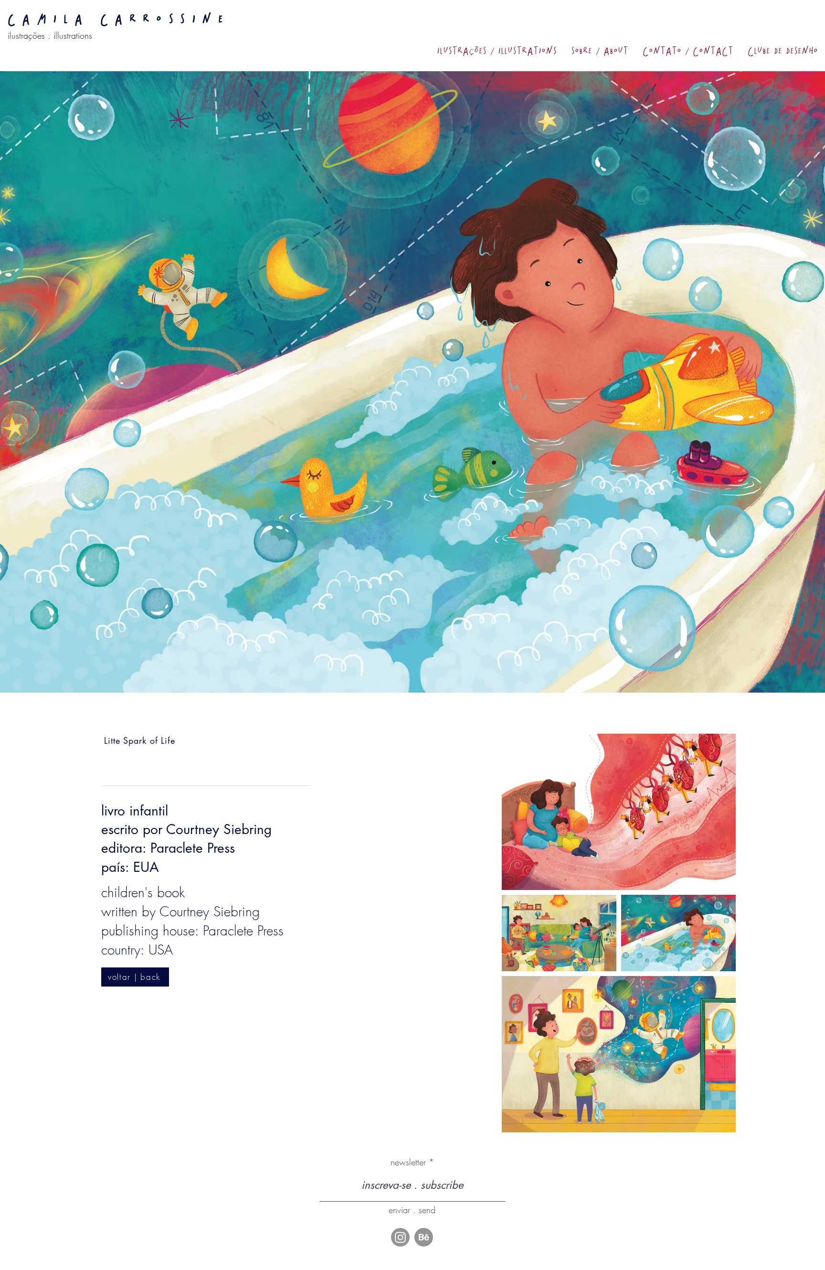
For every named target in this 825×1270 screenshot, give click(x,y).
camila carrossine (119, 19)
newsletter (408, 1162)
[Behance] (423, 1237)
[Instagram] (400, 1237)
